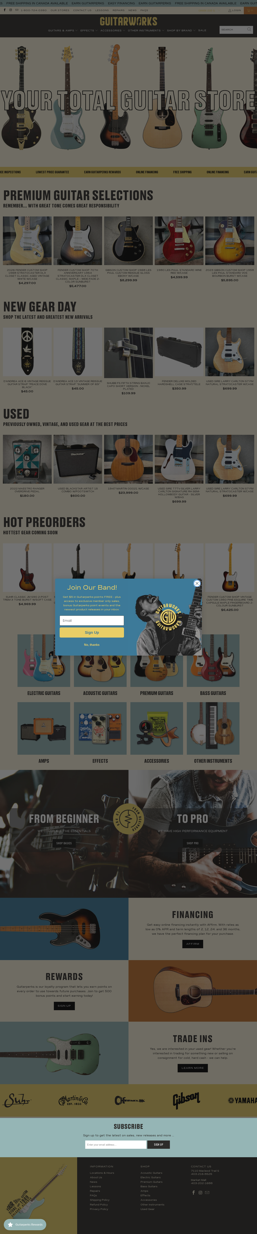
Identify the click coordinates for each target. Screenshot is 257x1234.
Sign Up (92, 632)
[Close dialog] (197, 583)
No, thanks (92, 644)
